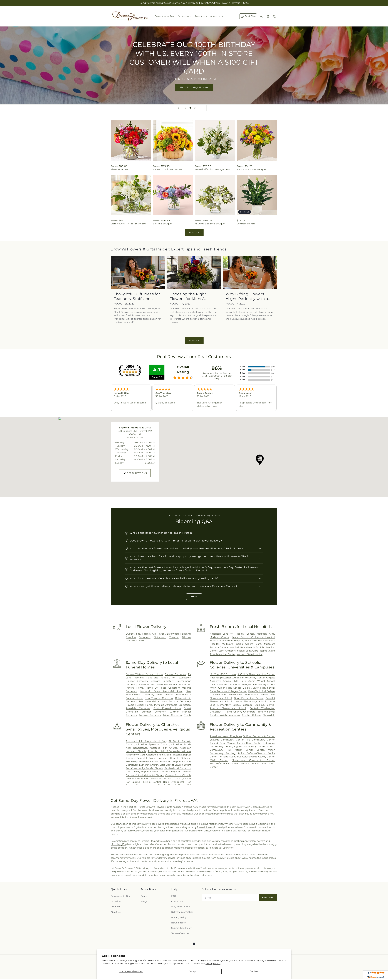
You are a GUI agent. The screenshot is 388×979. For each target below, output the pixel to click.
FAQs (174, 896)
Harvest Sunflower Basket (167, 169)
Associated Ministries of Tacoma (164, 754)
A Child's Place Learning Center (256, 674)
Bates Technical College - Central (228, 691)
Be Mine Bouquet (162, 223)
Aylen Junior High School (225, 687)
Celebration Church (137, 778)
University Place (135, 640)
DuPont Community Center (259, 736)
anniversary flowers (254, 840)
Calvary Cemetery (175, 674)
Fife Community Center (260, 739)
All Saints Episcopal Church (152, 744)
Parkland (185, 633)
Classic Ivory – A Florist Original (129, 223)
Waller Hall (259, 763)
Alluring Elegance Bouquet (210, 223)
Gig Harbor (158, 633)
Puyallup (131, 637)
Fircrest (146, 633)
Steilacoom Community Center (253, 760)
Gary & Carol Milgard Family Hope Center (236, 743)
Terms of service (180, 933)
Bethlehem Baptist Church (175, 761)
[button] (184, 16)
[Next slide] (202, 108)
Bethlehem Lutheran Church (142, 764)
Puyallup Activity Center (261, 756)
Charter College (251, 715)
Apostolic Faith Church (164, 747)
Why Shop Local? (180, 906)
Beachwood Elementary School (248, 694)
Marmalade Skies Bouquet (252, 169)
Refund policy (178, 922)
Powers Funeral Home (139, 704)
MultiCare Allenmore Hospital (226, 640)
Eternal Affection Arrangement (212, 169)
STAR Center (219, 760)
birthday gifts (118, 844)
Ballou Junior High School (259, 687)
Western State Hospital (250, 654)
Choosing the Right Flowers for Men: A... (188, 296)
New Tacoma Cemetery (159, 698)
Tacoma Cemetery (150, 715)
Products (115, 906)
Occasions (116, 901)
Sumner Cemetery (154, 711)
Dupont (130, 633)
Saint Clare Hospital (257, 650)
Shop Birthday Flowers (194, 87)
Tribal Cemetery (172, 715)
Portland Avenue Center (232, 756)
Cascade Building (253, 704)
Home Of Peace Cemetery (162, 687)
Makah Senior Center (249, 749)
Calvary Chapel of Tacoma (175, 771)
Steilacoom (160, 637)
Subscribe (268, 897)
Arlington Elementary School (258, 684)
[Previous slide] (178, 108)
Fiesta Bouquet (119, 169)
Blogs (144, 901)
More (194, 596)
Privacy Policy (213, 963)
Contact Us (177, 901)
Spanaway (145, 637)
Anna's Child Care (234, 681)
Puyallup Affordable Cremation (172, 704)
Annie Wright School (261, 681)
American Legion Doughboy (226, 736)
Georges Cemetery (162, 681)
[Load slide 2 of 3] (190, 108)
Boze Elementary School (248, 698)
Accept (192, 971)
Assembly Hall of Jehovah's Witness (169, 751)
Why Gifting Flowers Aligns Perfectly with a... (248, 296)
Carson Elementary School (250, 701)
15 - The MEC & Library (223, 674)
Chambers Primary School (259, 711)
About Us (115, 912)
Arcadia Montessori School (225, 684)
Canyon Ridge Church (178, 775)
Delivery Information (182, 912)
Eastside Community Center (227, 739)
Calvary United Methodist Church (145, 775)
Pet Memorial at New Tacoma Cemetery (165, 701)
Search (144, 896)
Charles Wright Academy (225, 715)
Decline (254, 971)
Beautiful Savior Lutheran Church (157, 758)
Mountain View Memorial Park (161, 691)
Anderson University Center (249, 677)
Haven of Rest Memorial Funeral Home (162, 684)
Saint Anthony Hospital (232, 650)
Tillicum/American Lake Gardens (230, 763)
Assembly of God (135, 754)
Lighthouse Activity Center (250, 746)
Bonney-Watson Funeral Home (144, 674)
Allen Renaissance (136, 747)
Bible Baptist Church (171, 764)
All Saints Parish (181, 744)
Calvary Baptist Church (145, 771)
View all (194, 232)
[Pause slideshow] (209, 108)
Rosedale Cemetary (138, 708)
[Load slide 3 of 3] (194, 108)
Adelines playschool (221, 677)
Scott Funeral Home (167, 708)
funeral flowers (205, 827)
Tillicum (186, 637)
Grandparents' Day (120, 896)
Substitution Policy (181, 928)
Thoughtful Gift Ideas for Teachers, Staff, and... (137, 296)
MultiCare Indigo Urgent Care (241, 643)
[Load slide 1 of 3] (185, 108)
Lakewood (173, 633)
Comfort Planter (246, 223)
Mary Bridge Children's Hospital (253, 637)
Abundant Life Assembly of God (146, 741)
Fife (138, 633)
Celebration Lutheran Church (165, 778)
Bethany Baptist (148, 761)
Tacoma (174, 637)
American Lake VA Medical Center (232, 633)
